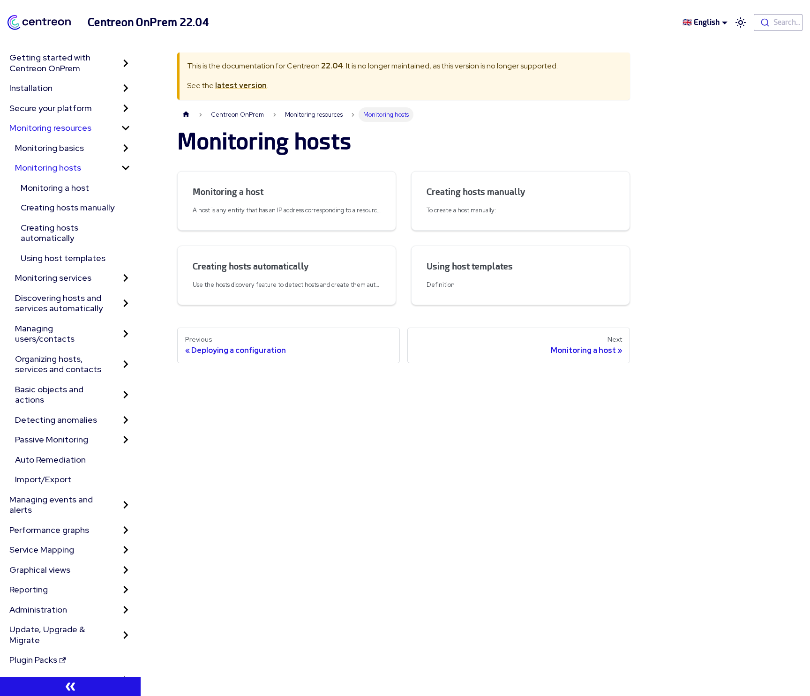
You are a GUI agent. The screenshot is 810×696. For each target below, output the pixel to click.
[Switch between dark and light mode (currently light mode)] (740, 22)
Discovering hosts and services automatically (59, 303)
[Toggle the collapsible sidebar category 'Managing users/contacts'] (125, 334)
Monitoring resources (50, 127)
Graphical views (39, 569)
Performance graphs (49, 529)
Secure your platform (50, 108)
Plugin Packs (33, 659)
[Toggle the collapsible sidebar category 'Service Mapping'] (125, 550)
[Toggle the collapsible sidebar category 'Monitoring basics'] (125, 148)
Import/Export (43, 479)
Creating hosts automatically (49, 233)
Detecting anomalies (56, 419)
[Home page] (186, 114)
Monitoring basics (49, 147)
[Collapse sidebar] (70, 686)
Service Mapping (41, 549)
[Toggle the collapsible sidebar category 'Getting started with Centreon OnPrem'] (125, 63)
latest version (241, 85)
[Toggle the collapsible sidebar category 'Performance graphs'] (125, 530)
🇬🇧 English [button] (701, 22)
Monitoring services (53, 277)
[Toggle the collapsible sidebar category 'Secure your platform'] (125, 108)
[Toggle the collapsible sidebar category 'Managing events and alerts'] (125, 505)
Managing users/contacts (45, 333)
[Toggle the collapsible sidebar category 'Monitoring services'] (125, 278)
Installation (30, 87)
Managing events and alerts (51, 505)
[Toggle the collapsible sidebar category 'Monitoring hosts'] (125, 168)
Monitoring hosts (48, 167)
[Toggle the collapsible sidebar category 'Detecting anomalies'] (125, 420)
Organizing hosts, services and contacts (58, 364)
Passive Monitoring (51, 439)
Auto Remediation (50, 459)
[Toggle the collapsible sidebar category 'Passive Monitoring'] (125, 440)
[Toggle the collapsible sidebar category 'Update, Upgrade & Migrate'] (125, 635)
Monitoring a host (55, 187)
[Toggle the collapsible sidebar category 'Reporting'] (125, 590)
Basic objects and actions (49, 394)
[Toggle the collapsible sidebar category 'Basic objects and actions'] (125, 395)
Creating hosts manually (67, 207)
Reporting (28, 589)
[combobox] (778, 22)
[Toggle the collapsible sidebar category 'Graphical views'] (125, 570)
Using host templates (63, 258)
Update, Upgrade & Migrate (47, 634)
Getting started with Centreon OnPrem (49, 63)
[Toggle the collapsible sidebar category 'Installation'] (125, 88)
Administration (38, 609)
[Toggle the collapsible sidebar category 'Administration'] (125, 610)
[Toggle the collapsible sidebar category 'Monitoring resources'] (125, 128)
